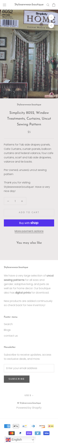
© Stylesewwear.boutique (29, 403)
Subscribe (17, 379)
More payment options (29, 231)
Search (8, 324)
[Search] (48, 4)
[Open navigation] (4, 5)
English (16, 439)
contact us (11, 336)
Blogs (7, 330)
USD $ (27, 395)
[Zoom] (51, 17)
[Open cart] (53, 4)
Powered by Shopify (29, 408)
